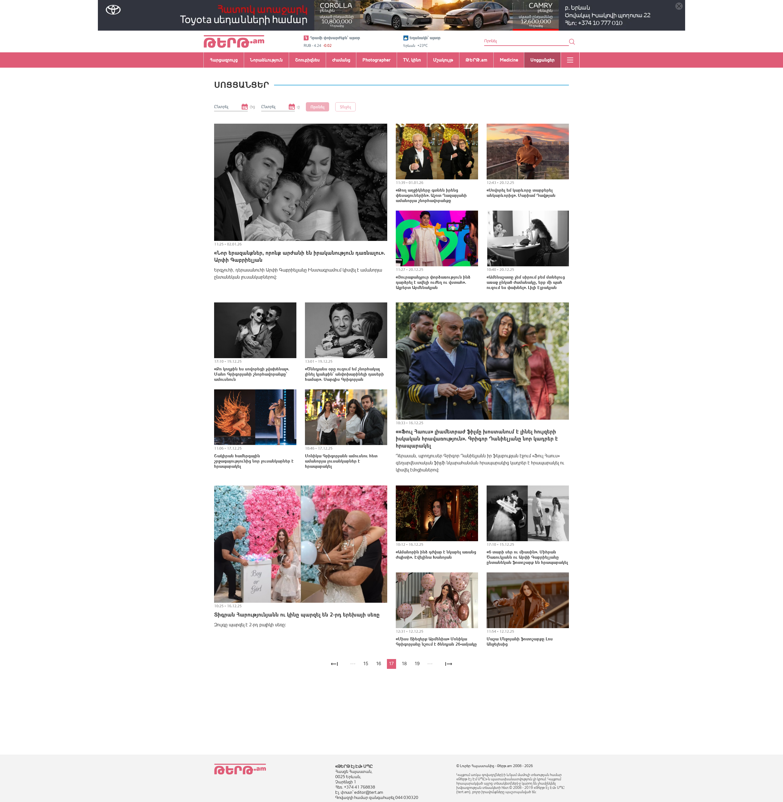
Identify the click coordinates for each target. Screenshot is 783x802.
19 (417, 663)
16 (378, 663)
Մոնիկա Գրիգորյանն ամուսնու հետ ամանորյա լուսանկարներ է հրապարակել (341, 461)
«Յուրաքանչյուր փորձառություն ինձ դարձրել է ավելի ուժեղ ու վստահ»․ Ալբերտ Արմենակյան (433, 282)
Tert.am (234, 41)
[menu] (570, 60)
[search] (572, 42)
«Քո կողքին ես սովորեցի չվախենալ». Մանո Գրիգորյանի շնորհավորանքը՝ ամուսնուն (251, 374)
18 (404, 663)
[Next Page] (448, 664)
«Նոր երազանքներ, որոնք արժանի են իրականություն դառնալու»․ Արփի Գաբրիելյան (299, 256)
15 (365, 663)
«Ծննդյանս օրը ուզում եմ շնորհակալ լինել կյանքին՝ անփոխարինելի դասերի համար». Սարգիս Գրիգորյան (344, 374)
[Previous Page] (334, 664)
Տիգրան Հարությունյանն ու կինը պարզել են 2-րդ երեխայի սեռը (297, 614)
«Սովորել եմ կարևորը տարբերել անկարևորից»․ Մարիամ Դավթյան (521, 193)
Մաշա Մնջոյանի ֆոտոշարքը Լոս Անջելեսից (520, 641)
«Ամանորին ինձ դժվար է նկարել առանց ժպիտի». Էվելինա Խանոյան (436, 554)
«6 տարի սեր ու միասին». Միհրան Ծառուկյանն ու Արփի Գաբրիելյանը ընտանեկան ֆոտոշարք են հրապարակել (527, 557)
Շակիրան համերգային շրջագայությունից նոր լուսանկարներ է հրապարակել (254, 461)
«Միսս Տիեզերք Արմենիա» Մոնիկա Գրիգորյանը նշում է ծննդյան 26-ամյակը (436, 641)
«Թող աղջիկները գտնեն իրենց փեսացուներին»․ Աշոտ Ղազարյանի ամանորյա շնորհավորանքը (431, 195)
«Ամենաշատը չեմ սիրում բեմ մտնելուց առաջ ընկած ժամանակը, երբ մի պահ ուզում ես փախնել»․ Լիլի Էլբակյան (526, 282)
